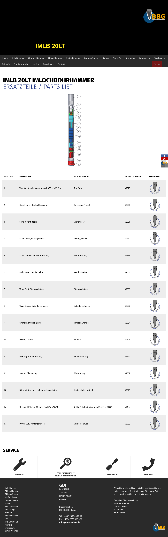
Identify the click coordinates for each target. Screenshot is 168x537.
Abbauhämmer (55, 58)
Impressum (10, 528)
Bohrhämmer (18, 58)
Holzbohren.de (120, 506)
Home (5, 58)
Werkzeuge (159, 58)
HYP (22, 531)
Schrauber (130, 58)
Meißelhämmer (73, 58)
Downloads (48, 64)
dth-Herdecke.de (121, 513)
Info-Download (11, 522)
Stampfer (117, 58)
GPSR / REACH (12, 531)
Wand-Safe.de (120, 510)
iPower (106, 58)
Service (35, 64)
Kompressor (145, 58)
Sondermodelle (21, 64)
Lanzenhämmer (91, 58)
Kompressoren (11, 506)
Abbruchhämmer (36, 58)
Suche (157, 64)
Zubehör (6, 64)
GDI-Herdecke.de (121, 503)
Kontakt (61, 64)
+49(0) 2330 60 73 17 (72, 516)
